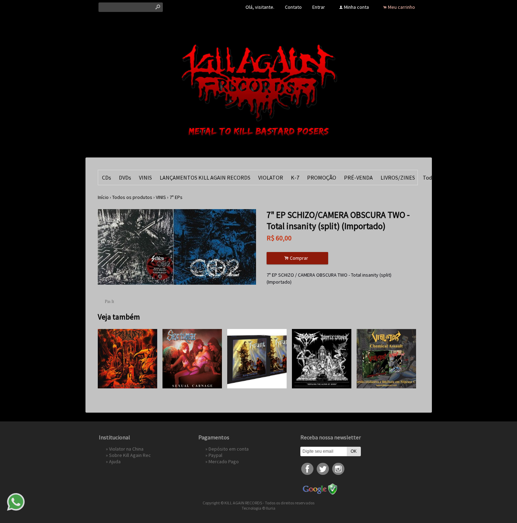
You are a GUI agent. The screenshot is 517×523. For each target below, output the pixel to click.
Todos (430, 177)
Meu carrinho (401, 7)
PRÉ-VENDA (358, 177)
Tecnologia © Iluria (258, 508)
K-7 (295, 177)
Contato (293, 7)
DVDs (125, 177)
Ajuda (115, 461)
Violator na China (126, 449)
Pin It (109, 301)
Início (103, 197)
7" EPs (176, 197)
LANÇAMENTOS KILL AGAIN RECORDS (205, 177)
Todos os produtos (132, 197)
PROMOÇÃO (321, 177)
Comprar (297, 258)
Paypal (215, 455)
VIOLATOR (270, 177)
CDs (106, 177)
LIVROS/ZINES (398, 177)
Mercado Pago (224, 461)
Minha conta (356, 7)
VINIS (145, 177)
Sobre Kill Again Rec (130, 455)
